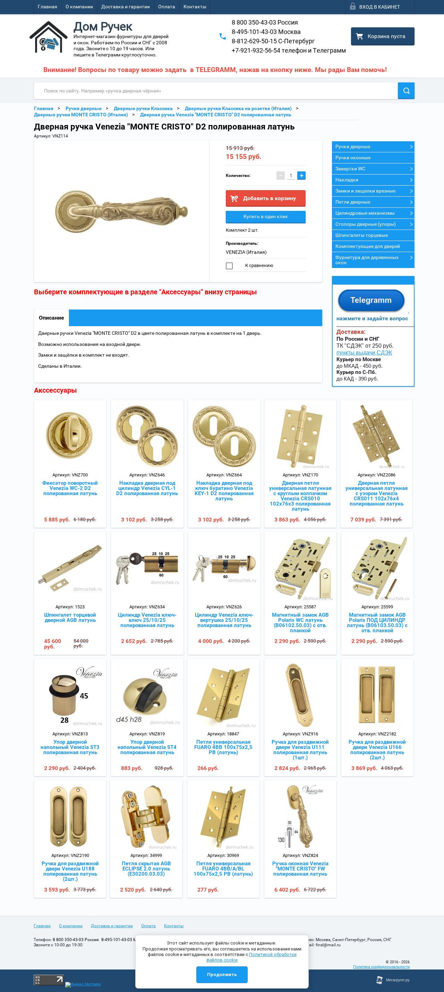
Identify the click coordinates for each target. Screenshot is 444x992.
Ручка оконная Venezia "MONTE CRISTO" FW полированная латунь (300, 868)
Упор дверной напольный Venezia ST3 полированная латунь (70, 747)
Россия (265, 22)
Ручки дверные (352, 146)
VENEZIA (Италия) (246, 252)
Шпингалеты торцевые (361, 235)
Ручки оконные (352, 157)
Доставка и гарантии (125, 6)
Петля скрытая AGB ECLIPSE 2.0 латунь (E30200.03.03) (146, 868)
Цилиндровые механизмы (365, 213)
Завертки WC (350, 168)
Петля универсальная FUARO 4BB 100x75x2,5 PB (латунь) (223, 747)
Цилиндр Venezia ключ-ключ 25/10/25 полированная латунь (147, 620)
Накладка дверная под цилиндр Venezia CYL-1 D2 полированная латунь (147, 488)
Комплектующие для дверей (367, 246)
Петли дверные (352, 202)
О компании (79, 6)
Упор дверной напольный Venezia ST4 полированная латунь (147, 747)
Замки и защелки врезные (365, 191)
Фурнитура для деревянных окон (367, 259)
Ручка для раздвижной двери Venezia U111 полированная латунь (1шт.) (300, 750)
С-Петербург (273, 41)
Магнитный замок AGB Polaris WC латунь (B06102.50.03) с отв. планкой (300, 623)
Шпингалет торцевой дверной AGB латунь (70, 617)
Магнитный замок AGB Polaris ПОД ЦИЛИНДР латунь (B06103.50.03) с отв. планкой (377, 623)
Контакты (194, 6)
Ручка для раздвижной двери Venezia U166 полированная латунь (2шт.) (377, 750)
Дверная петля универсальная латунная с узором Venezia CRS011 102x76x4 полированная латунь (376, 493)
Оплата (166, 6)
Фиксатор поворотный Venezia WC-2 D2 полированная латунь (70, 488)
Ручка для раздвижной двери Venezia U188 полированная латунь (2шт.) (70, 871)
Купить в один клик (266, 216)
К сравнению (258, 265)
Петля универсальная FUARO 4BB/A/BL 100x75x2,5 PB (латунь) (223, 868)
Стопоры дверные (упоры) (365, 224)
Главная (47, 6)
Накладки (346, 179)
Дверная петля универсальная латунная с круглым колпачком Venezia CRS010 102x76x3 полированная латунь (300, 496)
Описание (51, 317)
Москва (266, 31)
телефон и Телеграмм (289, 50)
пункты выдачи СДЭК (364, 353)
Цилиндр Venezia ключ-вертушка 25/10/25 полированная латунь (224, 620)
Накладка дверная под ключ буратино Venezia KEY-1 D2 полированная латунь (224, 491)
